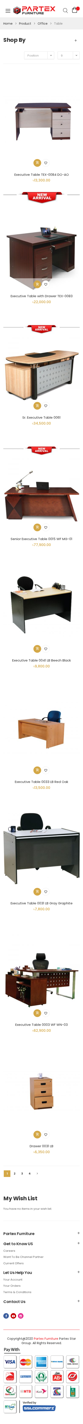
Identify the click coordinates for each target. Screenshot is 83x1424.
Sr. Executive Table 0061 (41, 417)
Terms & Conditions (17, 1292)
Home (8, 23)
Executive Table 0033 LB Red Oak (41, 781)
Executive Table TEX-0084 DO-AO (41, 174)
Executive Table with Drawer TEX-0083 (42, 296)
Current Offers (13, 1263)
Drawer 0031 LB (41, 1146)
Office (43, 23)
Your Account (12, 1279)
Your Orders (12, 1286)
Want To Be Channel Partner (23, 1257)
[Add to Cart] (37, 163)
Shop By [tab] (14, 40)
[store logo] (31, 10)
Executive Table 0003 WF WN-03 (41, 1024)
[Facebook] (6, 1316)
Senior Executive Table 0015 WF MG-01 (41, 539)
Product (25, 23)
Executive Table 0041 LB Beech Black (41, 660)
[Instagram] (20, 1316)
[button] (46, 163)
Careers (9, 1251)
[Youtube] (13, 1316)
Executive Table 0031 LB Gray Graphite (42, 903)
